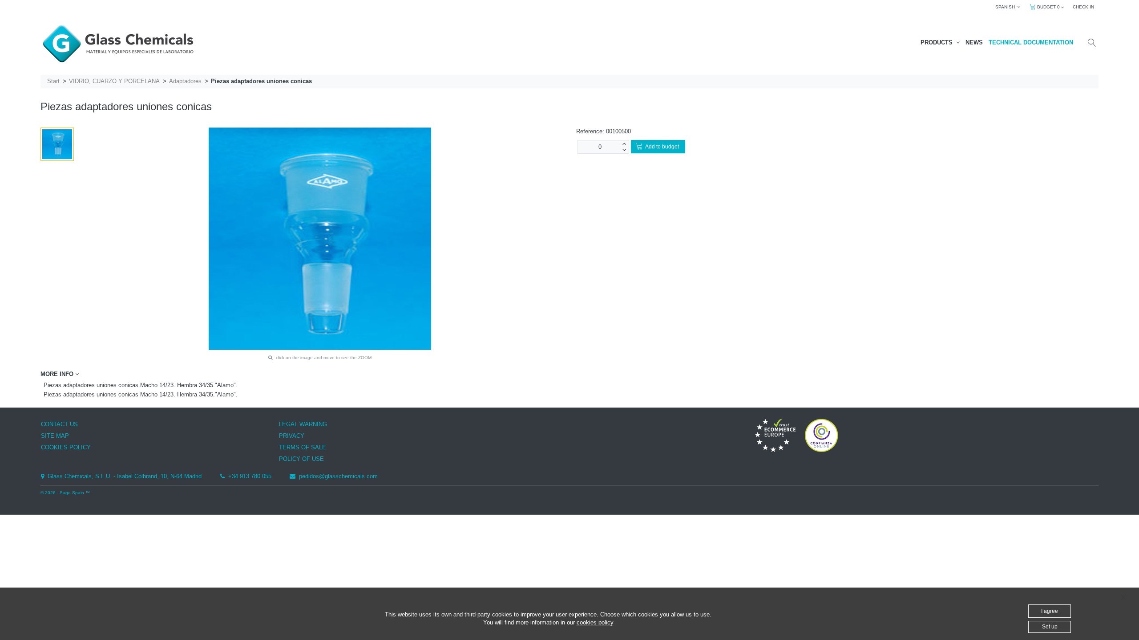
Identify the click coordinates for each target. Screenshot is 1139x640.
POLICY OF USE (301, 459)
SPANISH (1006, 6)
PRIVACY (291, 435)
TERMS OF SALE (302, 447)
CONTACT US (59, 424)
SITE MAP (55, 435)
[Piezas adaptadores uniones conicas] (57, 144)
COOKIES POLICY (66, 447)
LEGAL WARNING (303, 424)
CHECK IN (1083, 6)
